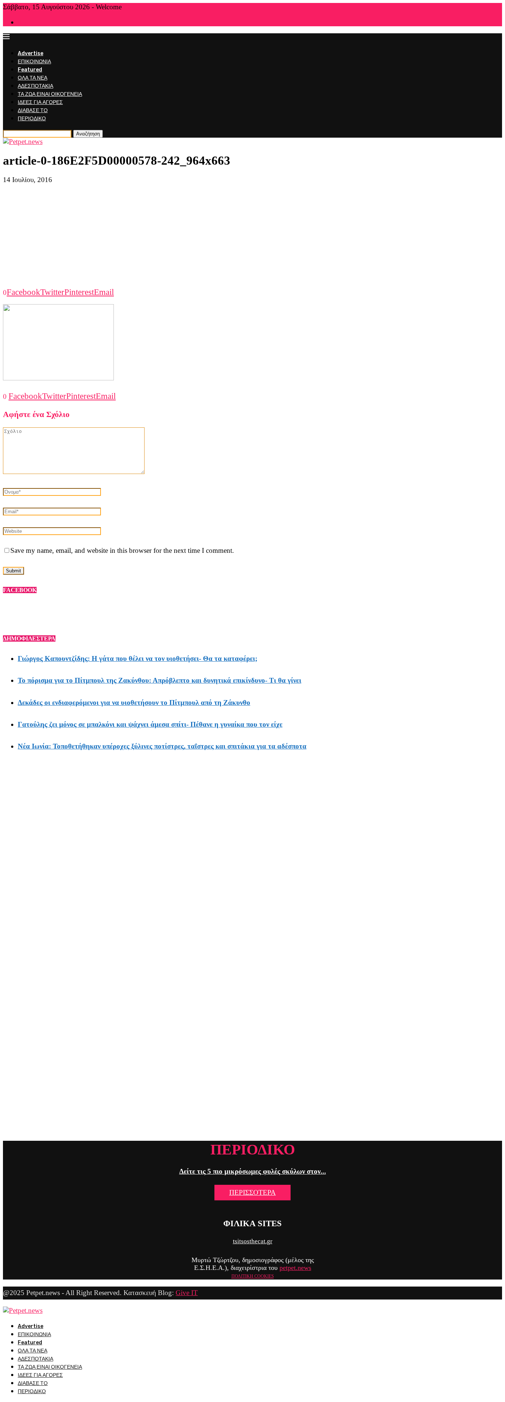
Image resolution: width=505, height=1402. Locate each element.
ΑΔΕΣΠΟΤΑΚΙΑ (35, 86)
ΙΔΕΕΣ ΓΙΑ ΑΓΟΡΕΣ (40, 102)
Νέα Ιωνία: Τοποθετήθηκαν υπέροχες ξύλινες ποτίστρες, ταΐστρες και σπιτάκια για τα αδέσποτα (162, 746)
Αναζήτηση (88, 134)
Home (24, 23)
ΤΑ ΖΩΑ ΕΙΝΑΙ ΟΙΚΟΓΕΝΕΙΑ (50, 94)
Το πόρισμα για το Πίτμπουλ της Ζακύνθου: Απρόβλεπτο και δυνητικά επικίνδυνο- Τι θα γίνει (159, 680)
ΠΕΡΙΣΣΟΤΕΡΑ (252, 1192)
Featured (30, 70)
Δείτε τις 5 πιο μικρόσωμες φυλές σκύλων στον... (252, 1171)
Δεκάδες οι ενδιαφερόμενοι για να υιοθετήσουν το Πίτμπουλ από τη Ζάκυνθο (134, 702)
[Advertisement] (252, 236)
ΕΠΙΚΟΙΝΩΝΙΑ (34, 61)
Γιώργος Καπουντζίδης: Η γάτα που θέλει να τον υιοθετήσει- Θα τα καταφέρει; (137, 658)
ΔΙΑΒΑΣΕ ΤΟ (33, 110)
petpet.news (295, 1267)
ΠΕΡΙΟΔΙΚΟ (32, 118)
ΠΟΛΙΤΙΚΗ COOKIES (252, 1276)
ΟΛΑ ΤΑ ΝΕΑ (32, 78)
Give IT (187, 1293)
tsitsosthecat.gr (252, 1241)
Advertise (30, 53)
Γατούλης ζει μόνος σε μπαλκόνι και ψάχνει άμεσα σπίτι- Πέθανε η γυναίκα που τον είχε (150, 724)
